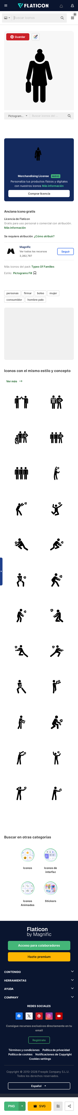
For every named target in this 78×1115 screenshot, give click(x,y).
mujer (53, 293)
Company (11, 997)
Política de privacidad (56, 1050)
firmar (28, 293)
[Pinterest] (39, 1016)
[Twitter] (29, 1016)
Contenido (12, 972)
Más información (53, 185)
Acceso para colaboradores (39, 945)
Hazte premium (39, 957)
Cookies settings (40, 1058)
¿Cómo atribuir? (44, 236)
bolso (40, 293)
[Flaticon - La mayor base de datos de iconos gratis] (33, 5)
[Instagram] (49, 1016)
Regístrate (39, 1040)
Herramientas (15, 980)
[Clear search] (53, 18)
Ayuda (9, 989)
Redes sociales (39, 1006)
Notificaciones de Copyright (53, 1054)
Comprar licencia (39, 193)
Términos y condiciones (24, 1050)
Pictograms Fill (22, 273)
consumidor (14, 299)
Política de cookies (20, 1054)
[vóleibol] (21, 402)
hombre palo (35, 299)
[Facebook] (19, 1016)
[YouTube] (59, 1016)
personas (12, 293)
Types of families (42, 266)
